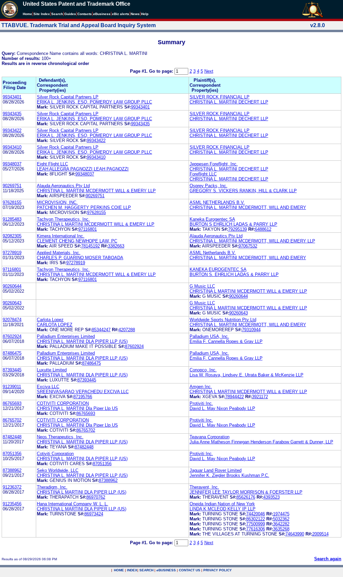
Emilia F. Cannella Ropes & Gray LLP (226, 341)
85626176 (245, 497)
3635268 (281, 528)
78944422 (234, 396)
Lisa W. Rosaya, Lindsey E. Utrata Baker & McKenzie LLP (246, 374)
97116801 (87, 229)
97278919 (12, 252)
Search (57, 14)
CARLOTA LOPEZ (54, 324)
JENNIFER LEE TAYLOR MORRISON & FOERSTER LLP (246, 492)
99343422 (12, 130)
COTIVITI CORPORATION (63, 403)
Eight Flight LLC (52, 163)
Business (102, 14)
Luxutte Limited (52, 369)
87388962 (12, 470)
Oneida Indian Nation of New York (222, 503)
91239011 (12, 386)
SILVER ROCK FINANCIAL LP (220, 96)
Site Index (41, 14)
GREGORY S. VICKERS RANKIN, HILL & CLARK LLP (243, 190)
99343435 (12, 113)
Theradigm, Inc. (52, 487)
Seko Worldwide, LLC (57, 470)
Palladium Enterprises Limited (66, 336)
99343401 (12, 96)
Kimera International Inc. (60, 235)
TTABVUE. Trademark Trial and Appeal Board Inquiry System (78, 25)
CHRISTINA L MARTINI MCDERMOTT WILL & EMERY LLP (95, 224)
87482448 (12, 436)
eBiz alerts (120, 14)
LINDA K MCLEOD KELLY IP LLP (223, 508)
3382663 (116, 245)
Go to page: (162, 71)
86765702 (12, 420)
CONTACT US (189, 570)
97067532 (247, 245)
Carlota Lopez (50, 319)
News (135, 14)
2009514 (320, 533)
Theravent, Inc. (204, 487)
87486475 (12, 353)
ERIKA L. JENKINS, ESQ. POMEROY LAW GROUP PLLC (94, 101)
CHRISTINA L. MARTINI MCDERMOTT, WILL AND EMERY (248, 207)
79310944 (251, 329)
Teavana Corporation (209, 436)
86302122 (255, 518)
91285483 (12, 219)
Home (27, 14)
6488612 (263, 229)
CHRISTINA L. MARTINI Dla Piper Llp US (77, 408)
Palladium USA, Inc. (209, 336)
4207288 (127, 329)
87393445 (12, 369)
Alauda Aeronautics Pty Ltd (63, 185)
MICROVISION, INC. (57, 202)
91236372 (12, 487)
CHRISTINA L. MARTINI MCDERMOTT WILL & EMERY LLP (96, 190)
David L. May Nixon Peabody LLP (222, 408)
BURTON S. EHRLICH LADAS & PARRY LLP (234, 274)
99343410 (12, 147)
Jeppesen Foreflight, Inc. (214, 163)
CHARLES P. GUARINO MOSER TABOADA (80, 257)
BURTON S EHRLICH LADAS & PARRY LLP (233, 224)
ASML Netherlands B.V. (213, 252)
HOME (119, 570)
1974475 (281, 513)
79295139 (237, 229)
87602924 (12, 336)
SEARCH (146, 570)
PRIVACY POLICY (217, 570)
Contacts (84, 14)
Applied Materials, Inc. (58, 252)
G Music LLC (202, 286)
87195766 (82, 396)
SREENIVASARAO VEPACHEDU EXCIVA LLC (83, 391)
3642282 (281, 523)
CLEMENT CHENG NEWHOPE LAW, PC (77, 240)
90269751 (12, 185)
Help (144, 14)
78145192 (90, 245)
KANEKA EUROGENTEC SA (218, 269)
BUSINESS (166, 570)
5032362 (281, 518)
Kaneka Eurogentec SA (212, 219)
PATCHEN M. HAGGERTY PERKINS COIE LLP (84, 207)
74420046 (255, 513)
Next (208, 71)
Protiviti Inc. (201, 403)
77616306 (255, 528)
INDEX (132, 570)
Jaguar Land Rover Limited (216, 470)
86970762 (95, 497)
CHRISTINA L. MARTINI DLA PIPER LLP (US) (82, 341)
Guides (70, 14)
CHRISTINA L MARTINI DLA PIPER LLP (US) (81, 492)
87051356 (12, 453)
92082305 (12, 235)
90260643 (12, 302)
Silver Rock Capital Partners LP (67, 96)
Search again (327, 558)
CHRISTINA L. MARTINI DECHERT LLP (229, 101)
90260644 (12, 286)
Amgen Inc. (201, 386)
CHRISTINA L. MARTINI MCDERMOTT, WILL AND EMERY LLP (252, 240)
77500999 (255, 523)
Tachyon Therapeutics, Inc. (63, 219)
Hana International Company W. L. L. (72, 503)
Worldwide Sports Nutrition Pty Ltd (223, 319)
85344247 (101, 329)
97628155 (12, 202)
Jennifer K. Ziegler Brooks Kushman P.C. (229, 475)
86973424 (93, 513)
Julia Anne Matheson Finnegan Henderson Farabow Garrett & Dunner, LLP (261, 441)
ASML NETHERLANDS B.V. (217, 202)
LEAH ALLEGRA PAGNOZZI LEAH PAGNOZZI (83, 168)
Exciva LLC (48, 386)
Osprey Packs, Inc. (208, 185)
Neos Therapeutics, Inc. (60, 436)
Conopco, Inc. (203, 369)
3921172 (260, 396)
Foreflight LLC (203, 173)
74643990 (294, 533)
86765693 (12, 403)
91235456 (12, 503)
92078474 (12, 319)
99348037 (12, 163)
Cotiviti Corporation (55, 453)
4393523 (271, 497)
